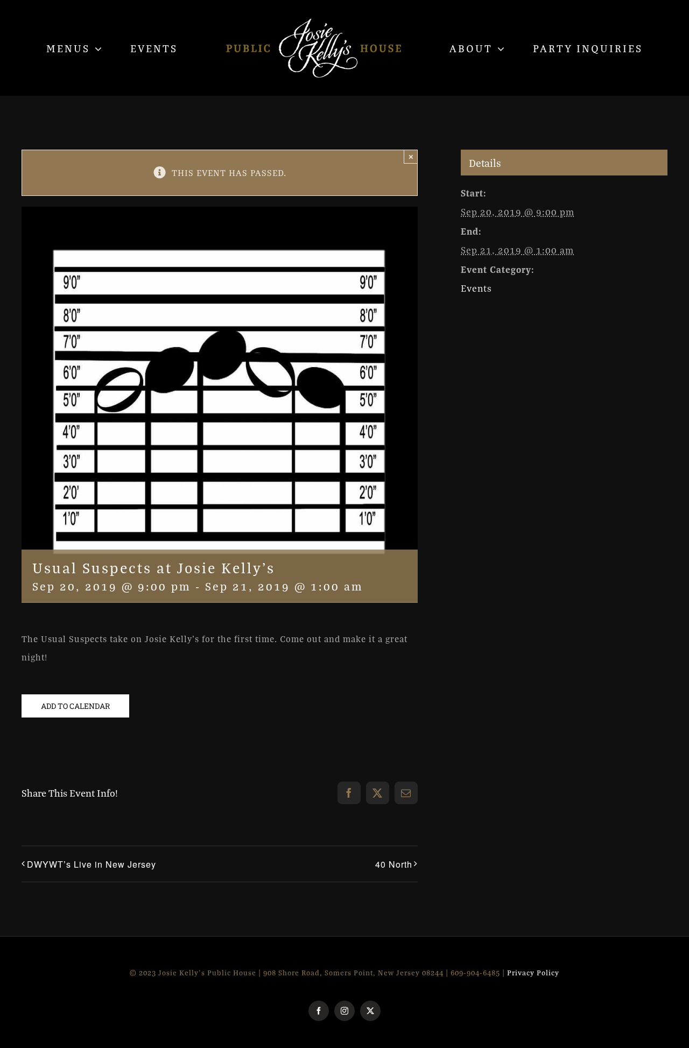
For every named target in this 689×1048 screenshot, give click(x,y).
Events (476, 288)
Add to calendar (75, 706)
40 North (393, 864)
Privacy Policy (533, 972)
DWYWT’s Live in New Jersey (91, 864)
